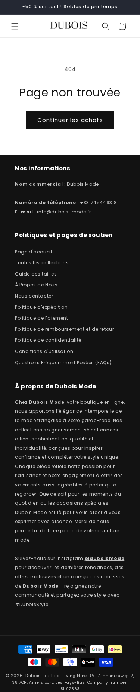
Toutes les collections (42, 262)
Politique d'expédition (41, 307)
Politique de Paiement (41, 318)
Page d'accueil (33, 252)
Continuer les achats (70, 120)
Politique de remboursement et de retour (64, 329)
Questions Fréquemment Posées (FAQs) (63, 362)
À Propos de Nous (36, 285)
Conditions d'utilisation (44, 351)
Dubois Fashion (43, 676)
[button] (15, 26)
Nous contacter (34, 296)
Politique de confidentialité (48, 340)
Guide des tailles (36, 274)
